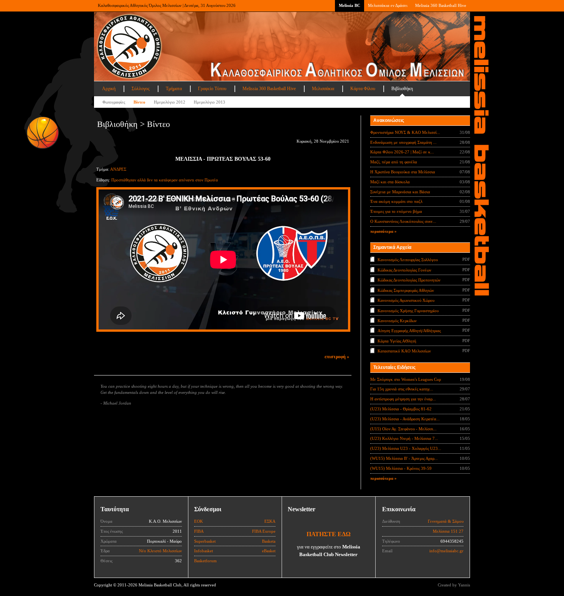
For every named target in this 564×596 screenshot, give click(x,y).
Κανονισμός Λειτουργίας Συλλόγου (408, 259)
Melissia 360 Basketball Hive (440, 5)
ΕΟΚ (198, 521)
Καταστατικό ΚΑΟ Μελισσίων (404, 351)
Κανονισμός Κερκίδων (397, 320)
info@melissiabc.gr (446, 550)
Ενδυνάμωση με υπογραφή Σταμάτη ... (403, 142)
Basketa (268, 541)
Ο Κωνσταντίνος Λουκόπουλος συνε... (403, 221)
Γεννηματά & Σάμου (445, 521)
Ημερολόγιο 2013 (209, 102)
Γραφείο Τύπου (212, 88)
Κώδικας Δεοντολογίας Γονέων (404, 269)
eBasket (268, 550)
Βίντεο (139, 102)
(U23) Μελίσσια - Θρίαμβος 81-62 (401, 409)
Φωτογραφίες (113, 102)
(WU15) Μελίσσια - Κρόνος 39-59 (401, 468)
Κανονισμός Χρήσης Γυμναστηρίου (408, 310)
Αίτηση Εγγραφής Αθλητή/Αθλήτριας (409, 330)
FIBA (199, 531)
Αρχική (108, 88)
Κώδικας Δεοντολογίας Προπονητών (409, 280)
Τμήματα (174, 88)
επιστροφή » (337, 356)
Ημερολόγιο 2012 (169, 102)
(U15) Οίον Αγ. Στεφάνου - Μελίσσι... (403, 428)
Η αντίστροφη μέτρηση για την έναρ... (403, 399)
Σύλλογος (141, 88)
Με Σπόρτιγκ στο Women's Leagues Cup (405, 379)
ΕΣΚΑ (269, 521)
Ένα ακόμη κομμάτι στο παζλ (396, 201)
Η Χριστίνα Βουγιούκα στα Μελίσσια (402, 172)
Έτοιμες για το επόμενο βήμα (396, 211)
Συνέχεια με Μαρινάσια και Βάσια (400, 191)
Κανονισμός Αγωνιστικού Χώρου (406, 300)
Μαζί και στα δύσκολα (390, 181)
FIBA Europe (263, 531)
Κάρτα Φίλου (362, 88)
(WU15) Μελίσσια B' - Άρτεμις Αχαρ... (404, 458)
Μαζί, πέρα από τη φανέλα (393, 162)
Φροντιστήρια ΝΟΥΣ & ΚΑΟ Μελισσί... (405, 132)
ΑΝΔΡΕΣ (118, 169)
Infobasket (203, 550)
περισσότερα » (383, 231)
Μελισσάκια (323, 88)
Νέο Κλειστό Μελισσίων (160, 550)
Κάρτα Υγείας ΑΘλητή (397, 341)
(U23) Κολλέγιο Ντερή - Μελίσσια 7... (404, 438)
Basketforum (205, 560)
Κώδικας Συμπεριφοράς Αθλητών (406, 290)
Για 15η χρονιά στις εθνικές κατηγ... (401, 389)
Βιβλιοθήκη (402, 88)
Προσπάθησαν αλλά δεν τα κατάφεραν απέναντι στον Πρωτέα (164, 180)
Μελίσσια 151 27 (448, 531)
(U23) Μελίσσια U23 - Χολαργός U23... (405, 448)
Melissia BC (349, 5)
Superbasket (205, 541)
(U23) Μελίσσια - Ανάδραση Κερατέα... (405, 419)
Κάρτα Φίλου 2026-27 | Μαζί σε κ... (402, 152)
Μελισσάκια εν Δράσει (387, 5)
